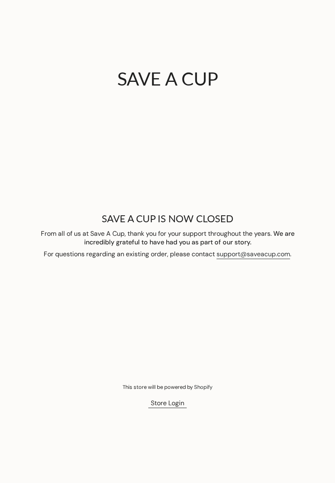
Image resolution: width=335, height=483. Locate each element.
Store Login (167, 403)
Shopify (203, 387)
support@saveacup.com (253, 254)
